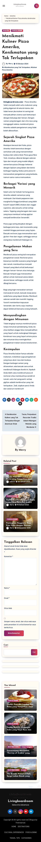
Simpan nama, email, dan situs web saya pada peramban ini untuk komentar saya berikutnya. (20, 624)
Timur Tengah (26, 747)
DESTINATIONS (13, 747)
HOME (14, 827)
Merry (11, 64)
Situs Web (8, 608)
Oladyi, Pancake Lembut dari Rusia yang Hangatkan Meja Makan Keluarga (19, 479)
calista (12, 482)
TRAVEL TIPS (15, 838)
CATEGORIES (26, 838)
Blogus (32, 820)
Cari (6, 645)
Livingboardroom (20, 801)
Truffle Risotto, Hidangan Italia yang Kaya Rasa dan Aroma (19, 730)
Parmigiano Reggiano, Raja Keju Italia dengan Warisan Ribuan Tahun (18, 525)
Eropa (23, 770)
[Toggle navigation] (3, 6)
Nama (7, 588)
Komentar (8, 556)
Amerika (6, 30)
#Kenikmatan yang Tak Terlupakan (17, 67)
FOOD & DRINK (17, 30)
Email (6, 598)
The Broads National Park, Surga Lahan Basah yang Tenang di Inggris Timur (19, 776)
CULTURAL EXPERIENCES (14, 832)
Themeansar (20, 823)
